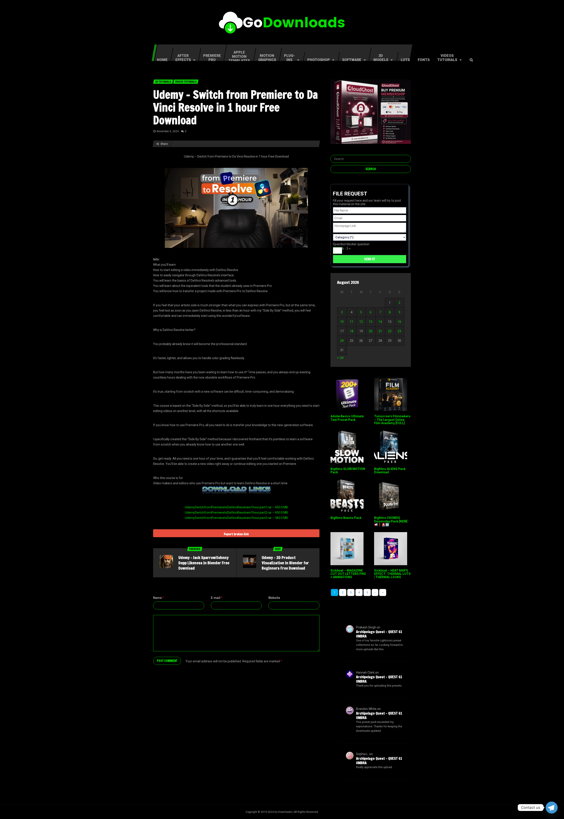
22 (389, 331)
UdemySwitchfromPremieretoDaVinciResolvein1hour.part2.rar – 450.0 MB (236, 512)
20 (370, 331)
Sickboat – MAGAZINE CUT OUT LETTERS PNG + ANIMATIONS (348, 574)
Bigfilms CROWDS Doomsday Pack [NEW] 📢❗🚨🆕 (390, 521)
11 (351, 321)
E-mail (217, 598)
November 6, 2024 (168, 131)
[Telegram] (552, 807)
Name (158, 598)
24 (342, 340)
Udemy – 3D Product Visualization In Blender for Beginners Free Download (285, 563)
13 (370, 321)
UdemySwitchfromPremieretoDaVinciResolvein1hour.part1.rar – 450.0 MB (236, 507)
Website (274, 598)
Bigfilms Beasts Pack (346, 518)
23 (399, 331)
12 (361, 321)
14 (380, 321)
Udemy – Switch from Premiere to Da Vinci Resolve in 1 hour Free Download (235, 107)
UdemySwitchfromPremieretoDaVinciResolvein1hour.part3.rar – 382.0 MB (236, 518)
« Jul (340, 357)
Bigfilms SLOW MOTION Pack (347, 470)
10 (342, 321)
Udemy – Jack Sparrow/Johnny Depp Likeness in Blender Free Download (203, 563)
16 (399, 321)
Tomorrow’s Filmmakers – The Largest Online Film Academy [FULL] (392, 419)
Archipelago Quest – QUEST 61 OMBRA (379, 634)
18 (351, 331)
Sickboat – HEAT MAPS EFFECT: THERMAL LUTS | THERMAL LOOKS (392, 574)
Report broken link (236, 534)
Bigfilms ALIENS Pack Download (390, 470)
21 (380, 331)
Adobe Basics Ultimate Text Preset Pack (347, 417)
